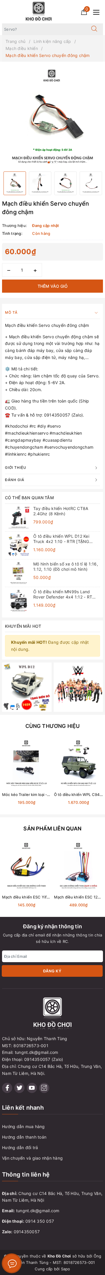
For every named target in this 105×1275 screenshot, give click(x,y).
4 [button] (56, 162)
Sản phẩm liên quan (52, 828)
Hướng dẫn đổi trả (20, 1147)
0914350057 (27, 1231)
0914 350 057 (39, 1221)
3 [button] (54, 162)
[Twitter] (19, 1088)
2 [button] (51, 162)
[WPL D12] (27, 686)
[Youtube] (32, 1088)
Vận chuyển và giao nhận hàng (32, 1158)
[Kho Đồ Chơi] (38, 11)
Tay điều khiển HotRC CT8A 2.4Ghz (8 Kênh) (60, 511)
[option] (52, 116)
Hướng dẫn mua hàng (23, 1126)
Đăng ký (52, 971)
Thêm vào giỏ (53, 286)
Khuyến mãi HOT (23, 626)
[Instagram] (44, 1088)
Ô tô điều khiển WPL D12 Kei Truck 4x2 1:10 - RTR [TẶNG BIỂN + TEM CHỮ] (61, 539)
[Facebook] (7, 1088)
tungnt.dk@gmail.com (38, 1210)
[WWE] (78, 686)
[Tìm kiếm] (94, 29)
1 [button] (49, 162)
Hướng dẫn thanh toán (24, 1137)
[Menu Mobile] (98, 11)
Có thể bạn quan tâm (29, 497)
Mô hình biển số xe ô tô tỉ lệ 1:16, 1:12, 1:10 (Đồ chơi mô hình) (65, 566)
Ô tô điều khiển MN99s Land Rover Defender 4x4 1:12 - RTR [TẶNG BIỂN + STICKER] (64, 594)
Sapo (65, 1269)
